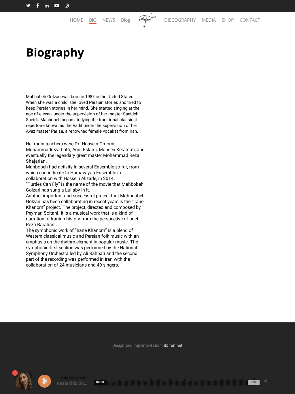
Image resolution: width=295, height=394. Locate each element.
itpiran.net (173, 345)
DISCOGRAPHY (180, 20)
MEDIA (209, 20)
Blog (126, 20)
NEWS (108, 20)
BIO (93, 20)
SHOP (228, 20)
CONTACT (250, 20)
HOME (76, 20)
